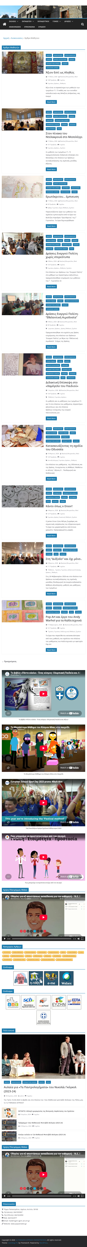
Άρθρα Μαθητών (70, 55)
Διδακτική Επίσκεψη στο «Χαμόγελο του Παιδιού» (62, 384)
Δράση (63, 328)
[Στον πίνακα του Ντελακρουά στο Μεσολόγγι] (23, 119)
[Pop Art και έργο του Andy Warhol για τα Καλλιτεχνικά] (23, 611)
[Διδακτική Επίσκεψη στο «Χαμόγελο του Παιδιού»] (23, 364)
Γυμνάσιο (50, 83)
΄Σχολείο (57, 570)
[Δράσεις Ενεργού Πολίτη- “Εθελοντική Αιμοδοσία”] (23, 304)
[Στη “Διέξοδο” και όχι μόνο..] (23, 553)
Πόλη (59, 128)
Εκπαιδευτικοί (43, 21)
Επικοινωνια (29, 27)
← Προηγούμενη (9, 661)
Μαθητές (63, 83)
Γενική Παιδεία (51, 240)
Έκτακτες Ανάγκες (30, 952)
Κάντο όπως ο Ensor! (59, 506)
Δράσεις (67, 21)
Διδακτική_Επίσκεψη (74, 570)
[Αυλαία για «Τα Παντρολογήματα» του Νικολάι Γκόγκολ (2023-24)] (43, 1056)
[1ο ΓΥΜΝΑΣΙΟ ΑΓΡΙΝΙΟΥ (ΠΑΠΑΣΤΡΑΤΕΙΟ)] (4, 24)
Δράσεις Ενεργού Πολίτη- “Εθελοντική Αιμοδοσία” (62, 315)
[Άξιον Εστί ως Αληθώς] (23, 63)
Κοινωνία (72, 124)
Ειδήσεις (71, 59)
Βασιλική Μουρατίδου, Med (68, 77)
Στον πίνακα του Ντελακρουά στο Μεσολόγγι (64, 135)
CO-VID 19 (7, 952)
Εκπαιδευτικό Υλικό (19, 959)
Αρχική (6, 38)
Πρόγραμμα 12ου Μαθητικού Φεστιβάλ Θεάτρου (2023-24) (40, 1123)
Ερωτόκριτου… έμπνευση (62, 196)
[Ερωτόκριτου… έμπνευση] (23, 187)
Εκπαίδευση (26, 21)
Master (49, 55)
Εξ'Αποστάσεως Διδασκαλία (64, 959)
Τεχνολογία (71, 378)
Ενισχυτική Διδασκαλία (48, 959)
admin (22, 1096)
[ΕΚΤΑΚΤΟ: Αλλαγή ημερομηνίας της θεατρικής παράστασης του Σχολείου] (9, 1113)
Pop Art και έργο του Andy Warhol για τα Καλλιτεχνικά (64, 618)
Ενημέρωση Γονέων (53, 124)
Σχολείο (12, 21)
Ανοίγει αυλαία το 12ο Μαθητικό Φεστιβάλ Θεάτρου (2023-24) (42, 1134)
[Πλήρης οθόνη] (82, 939)
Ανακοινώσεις (15, 27)
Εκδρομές (50, 120)
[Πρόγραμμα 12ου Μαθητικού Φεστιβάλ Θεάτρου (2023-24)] (9, 1124)
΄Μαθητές (51, 397)
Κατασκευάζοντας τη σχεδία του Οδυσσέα (64, 447)
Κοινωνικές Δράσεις (52, 67)
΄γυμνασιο (51, 328)
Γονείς (55, 21)
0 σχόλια (62, 80)
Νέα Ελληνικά (51, 128)
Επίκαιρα (65, 63)
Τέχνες (74, 192)
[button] (17, 21)
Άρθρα (50, 208)
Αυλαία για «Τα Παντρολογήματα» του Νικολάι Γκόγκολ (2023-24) (40, 1089)
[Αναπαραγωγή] (5, 939)
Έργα (60, 208)
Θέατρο (41, 1082)
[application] (43, 917)
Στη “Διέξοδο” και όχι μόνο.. (64, 559)
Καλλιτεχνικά (76, 188)
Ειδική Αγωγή (37, 955)
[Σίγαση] (78, 939)
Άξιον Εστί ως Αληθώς (60, 72)
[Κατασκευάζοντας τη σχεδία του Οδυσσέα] (23, 436)
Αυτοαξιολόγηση (53, 460)
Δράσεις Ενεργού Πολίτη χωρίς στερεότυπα (62, 255)
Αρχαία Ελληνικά (51, 433)
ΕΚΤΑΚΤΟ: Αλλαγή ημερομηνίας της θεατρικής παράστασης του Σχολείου (46, 1111)
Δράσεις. (56, 83)
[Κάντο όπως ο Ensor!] (23, 496)
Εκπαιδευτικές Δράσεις (53, 63)
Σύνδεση (42, 27)
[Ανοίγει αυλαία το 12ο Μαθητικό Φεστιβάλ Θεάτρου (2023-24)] (9, 1136)
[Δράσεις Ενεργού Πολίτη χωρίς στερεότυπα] (23, 244)
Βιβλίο (63, 952)
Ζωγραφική (66, 188)
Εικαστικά (62, 517)
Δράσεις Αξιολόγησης (60, 59)
